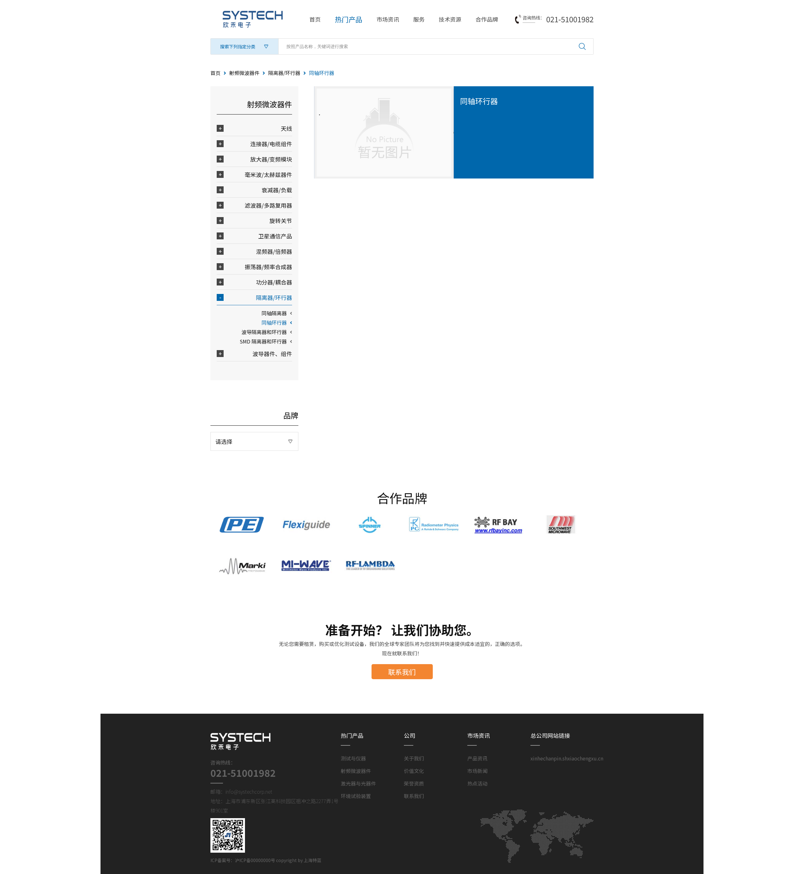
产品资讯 (477, 758)
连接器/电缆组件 (271, 144)
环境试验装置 (356, 796)
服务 (419, 19)
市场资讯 (388, 19)
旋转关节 (280, 220)
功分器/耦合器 (274, 282)
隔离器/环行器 (284, 72)
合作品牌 (486, 19)
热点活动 (477, 783)
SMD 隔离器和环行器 (263, 341)
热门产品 (348, 19)
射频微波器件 (244, 72)
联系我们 (402, 672)
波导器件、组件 (272, 353)
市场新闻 (477, 771)
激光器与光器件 (358, 783)
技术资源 (450, 19)
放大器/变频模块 (271, 159)
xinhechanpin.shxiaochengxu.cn (566, 758)
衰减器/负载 (277, 190)
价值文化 (414, 771)
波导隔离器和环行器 (264, 331)
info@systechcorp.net (248, 791)
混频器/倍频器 (274, 251)
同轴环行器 (274, 322)
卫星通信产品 (275, 236)
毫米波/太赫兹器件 (268, 174)
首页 (315, 19)
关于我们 (414, 758)
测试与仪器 (353, 758)
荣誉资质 (414, 783)
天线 (286, 128)
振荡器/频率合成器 (268, 267)
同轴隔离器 (274, 313)
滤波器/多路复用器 (268, 205)
